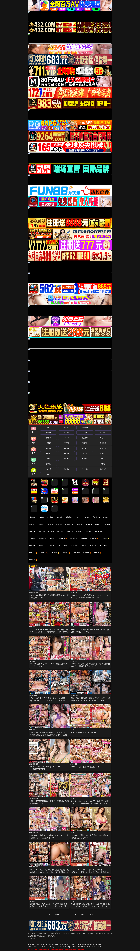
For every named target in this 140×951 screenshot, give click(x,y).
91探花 (66, 443)
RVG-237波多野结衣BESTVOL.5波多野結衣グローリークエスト (48, 665)
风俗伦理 (103, 469)
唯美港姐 (85, 438)
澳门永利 (69, 517)
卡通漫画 (48, 459)
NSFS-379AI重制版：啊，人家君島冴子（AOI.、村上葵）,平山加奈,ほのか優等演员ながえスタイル (90, 872)
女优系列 (66, 448)
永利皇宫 (53, 538)
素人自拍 (103, 432)
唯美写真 (85, 459)
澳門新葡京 (42, 538)
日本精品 (66, 432)
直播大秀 (93, 545)
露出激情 (66, 459)
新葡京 (31, 524)
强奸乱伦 (66, 427)
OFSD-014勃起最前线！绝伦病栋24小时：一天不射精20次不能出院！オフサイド (48, 836)
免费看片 (74, 545)
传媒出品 (48, 464)
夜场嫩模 (79, 531)
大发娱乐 (32, 538)
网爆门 (103, 459)
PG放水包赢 (69, 524)
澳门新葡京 (99, 531)
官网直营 (59, 517)
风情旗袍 (48, 453)
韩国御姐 (66, 438)
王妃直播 (42, 531)
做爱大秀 (84, 545)
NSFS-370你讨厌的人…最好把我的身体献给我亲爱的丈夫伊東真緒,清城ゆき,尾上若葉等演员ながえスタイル (48, 906)
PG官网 (41, 517)
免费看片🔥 (63, 538)
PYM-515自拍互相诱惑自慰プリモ (85, 766)
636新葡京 (74, 538)
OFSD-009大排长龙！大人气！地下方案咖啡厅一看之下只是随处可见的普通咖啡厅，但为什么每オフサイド (91, 803)
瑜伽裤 (85, 453)
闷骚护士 (103, 453)
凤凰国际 (59, 524)
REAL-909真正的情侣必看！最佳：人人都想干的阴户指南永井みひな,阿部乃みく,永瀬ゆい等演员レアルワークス (48, 700)
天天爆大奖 (42, 545)
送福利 (105, 517)
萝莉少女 (103, 427)
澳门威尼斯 (103, 545)
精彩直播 (89, 524)
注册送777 (96, 517)
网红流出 (85, 443)
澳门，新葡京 (63, 545)
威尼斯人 (32, 517)
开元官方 (32, 545)
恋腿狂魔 (103, 448)
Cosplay (84, 432)
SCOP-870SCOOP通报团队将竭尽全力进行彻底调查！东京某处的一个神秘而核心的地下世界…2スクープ (49, 632)
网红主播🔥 (33, 560)
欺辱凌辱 (48, 443)
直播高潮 (80, 524)
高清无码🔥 (87, 553)
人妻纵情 (85, 469)
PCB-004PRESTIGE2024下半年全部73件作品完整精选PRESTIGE (49, 802)
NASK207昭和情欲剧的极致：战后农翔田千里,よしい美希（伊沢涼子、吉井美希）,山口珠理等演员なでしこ (90, 906)
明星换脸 (66, 453)
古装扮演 (48, 448)
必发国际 (89, 531)
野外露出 (103, 443)
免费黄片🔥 (94, 538)
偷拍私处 (60, 531)
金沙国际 (53, 545)
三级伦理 (48, 432)
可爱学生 (85, 448)
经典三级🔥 (33, 553)
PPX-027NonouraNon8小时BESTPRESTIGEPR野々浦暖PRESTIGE (48, 767)
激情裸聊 (84, 538)
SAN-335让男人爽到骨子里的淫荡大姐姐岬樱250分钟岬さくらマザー (90, 630)
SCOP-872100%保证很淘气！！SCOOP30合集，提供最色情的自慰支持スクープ (89, 596)
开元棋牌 (50, 517)
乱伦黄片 (51, 531)
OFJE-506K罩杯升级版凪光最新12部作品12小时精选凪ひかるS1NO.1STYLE (90, 836)
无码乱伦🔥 (105, 538)
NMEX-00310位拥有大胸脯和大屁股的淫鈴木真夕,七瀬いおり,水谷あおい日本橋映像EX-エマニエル (49, 872)
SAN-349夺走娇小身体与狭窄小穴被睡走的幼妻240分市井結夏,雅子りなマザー (91, 665)
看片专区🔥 (66, 553)
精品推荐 (48, 427)
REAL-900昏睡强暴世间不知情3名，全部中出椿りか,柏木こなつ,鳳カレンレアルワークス (91, 699)
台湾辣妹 (48, 438)
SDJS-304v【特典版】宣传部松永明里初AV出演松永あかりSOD (49, 596)
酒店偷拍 (107, 524)
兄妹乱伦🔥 (55, 553)
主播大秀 (32, 531)
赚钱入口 (77, 553)
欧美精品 (85, 427)
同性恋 (103, 464)
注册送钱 (86, 517)
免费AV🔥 (97, 553)
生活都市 (48, 469)
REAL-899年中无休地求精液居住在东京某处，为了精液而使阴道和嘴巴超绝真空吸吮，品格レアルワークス (49, 734)
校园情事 (66, 469)
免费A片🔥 (44, 553)
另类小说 (48, 474)
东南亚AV (103, 438)
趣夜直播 (70, 531)
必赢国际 (49, 524)
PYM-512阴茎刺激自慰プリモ (83, 732)
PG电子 (77, 517)
